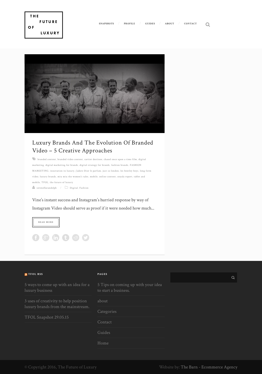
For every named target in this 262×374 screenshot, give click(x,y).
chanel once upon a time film (120, 159)
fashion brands (119, 165)
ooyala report (124, 176)
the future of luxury (61, 182)
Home (103, 343)
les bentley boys (129, 171)
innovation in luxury (62, 171)
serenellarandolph (47, 188)
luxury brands (48, 176)
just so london (111, 171)
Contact (190, 23)
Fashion (84, 188)
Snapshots (106, 23)
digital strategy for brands (95, 165)
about (102, 301)
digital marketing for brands (61, 165)
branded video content (70, 159)
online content (107, 176)
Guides (150, 23)
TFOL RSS (35, 274)
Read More (46, 222)
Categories (106, 311)
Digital (74, 188)
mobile (94, 176)
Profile (129, 23)
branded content (47, 159)
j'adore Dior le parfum (88, 171)
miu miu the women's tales (73, 176)
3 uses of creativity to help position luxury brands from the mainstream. (57, 304)
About (169, 23)
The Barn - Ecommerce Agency (209, 367)
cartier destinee (93, 159)
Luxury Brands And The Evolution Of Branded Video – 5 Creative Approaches (92, 147)
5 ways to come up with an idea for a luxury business (57, 287)
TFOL (44, 182)
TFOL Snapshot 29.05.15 (47, 317)
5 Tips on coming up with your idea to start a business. (129, 287)
